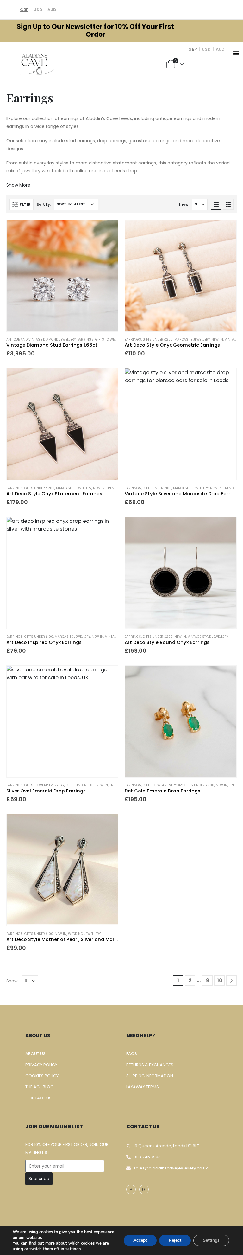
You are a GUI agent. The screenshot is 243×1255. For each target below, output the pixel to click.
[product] (62, 275)
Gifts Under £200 (158, 339)
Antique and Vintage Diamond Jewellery (41, 339)
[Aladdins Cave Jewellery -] (35, 63)
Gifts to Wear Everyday (115, 339)
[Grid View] (216, 204)
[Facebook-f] (131, 1189)
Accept (140, 1240)
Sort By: (44, 204)
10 (219, 980)
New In (217, 339)
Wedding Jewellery (84, 934)
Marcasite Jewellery (192, 339)
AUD (51, 10)
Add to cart (107, 230)
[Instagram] (144, 1189)
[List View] (228, 204)
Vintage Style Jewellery (208, 636)
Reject (175, 1240)
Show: (183, 204)
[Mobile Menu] (236, 53)
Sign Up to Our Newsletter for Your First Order (95, 31)
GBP (24, 10)
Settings (211, 1240)
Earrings (85, 339)
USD (38, 10)
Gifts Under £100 (157, 488)
